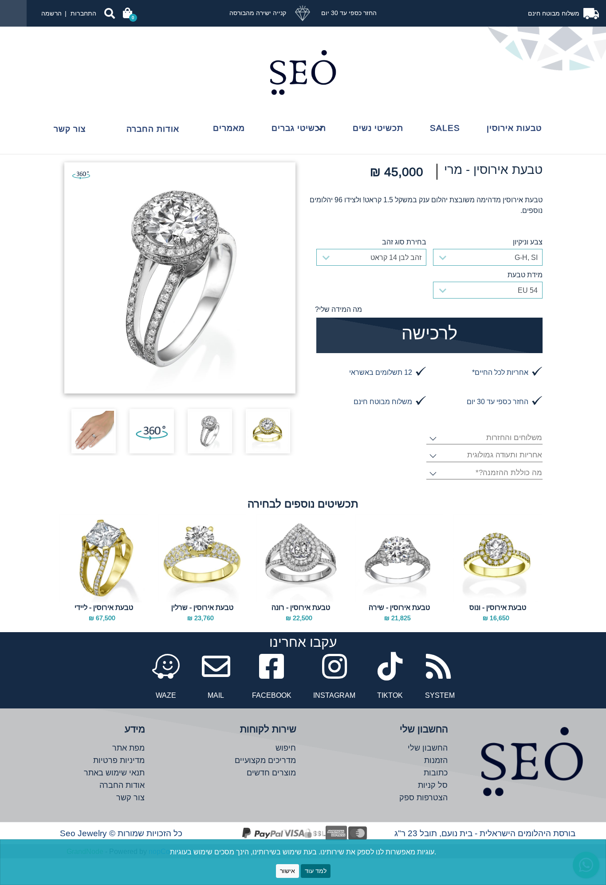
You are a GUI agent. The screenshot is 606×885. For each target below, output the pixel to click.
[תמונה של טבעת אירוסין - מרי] (179, 277)
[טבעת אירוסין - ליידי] (104, 558)
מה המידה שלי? (338, 309)
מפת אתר (128, 747)
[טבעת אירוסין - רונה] (301, 558)
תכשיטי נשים (378, 128)
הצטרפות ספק (423, 797)
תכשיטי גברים (299, 128)
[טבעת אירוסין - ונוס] (498, 558)
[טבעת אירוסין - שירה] (399, 558)
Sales (445, 128)
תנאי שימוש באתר (114, 772)
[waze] (166, 672)
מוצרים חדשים (271, 772)
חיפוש (285, 747)
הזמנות (436, 760)
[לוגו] (303, 72)
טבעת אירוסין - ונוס (497, 607)
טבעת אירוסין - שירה (399, 607)
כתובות (436, 772)
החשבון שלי (428, 747)
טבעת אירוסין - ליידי (104, 607)
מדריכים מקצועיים (265, 760)
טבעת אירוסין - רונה (301, 607)
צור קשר (70, 129)
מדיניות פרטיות (119, 760)
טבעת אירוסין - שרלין (202, 607)
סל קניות (433, 785)
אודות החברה (152, 129)
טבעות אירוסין (514, 128)
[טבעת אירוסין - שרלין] (202, 558)
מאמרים (229, 128)
